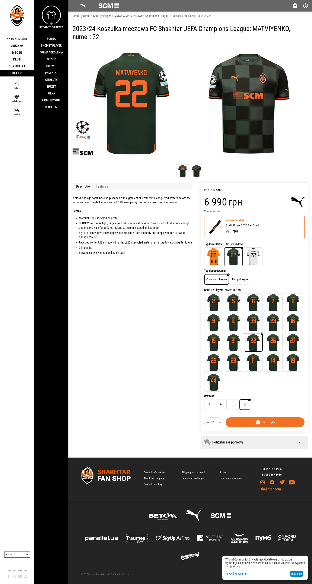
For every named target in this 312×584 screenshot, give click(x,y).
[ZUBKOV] (253, 362)
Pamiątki (51, 73)
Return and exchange (193, 478)
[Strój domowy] (213, 256)
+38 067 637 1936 (271, 469)
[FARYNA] (233, 362)
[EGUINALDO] (273, 302)
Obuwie (51, 66)
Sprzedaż (51, 107)
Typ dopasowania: (215, 270)
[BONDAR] (233, 302)
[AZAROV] (293, 322)
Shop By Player (51, 45)
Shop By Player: (213, 290)
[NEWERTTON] (253, 322)
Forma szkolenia (51, 52)
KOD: (207, 190)
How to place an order (231, 478)
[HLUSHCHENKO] (213, 342)
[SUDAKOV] (233, 322)
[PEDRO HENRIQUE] (273, 322)
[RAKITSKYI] (213, 382)
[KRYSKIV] (293, 302)
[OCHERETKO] (293, 342)
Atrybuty (51, 79)
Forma (51, 38)
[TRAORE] (213, 302)
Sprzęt (51, 86)
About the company (154, 478)
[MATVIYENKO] (253, 342)
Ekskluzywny (51, 100)
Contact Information (154, 472)
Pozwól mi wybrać (235, 573)
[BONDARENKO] (233, 342)
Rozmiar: (209, 396)
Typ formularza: (213, 244)
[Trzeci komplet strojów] (253, 256)
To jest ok (296, 573)
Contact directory (153, 484)
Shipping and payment (193, 472)
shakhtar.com (270, 489)
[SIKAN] (273, 362)
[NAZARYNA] (213, 362)
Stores (223, 472)
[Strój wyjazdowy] (233, 256)
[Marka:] (298, 202)
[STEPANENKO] (253, 302)
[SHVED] (213, 322)
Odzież (51, 59)
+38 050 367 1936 (271, 474)
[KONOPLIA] (273, 342)
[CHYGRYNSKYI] (293, 362)
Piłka (51, 93)
